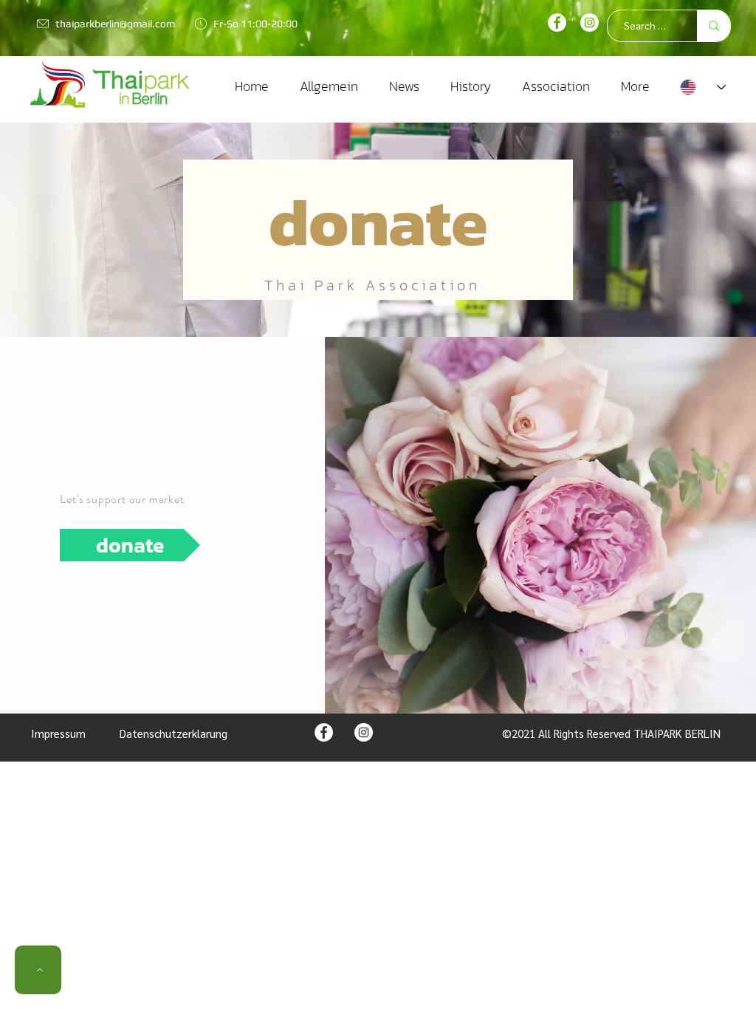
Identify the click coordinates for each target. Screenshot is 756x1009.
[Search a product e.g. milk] (713, 25)
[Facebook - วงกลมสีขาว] (557, 22)
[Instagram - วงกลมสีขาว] (363, 732)
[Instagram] (589, 22)
